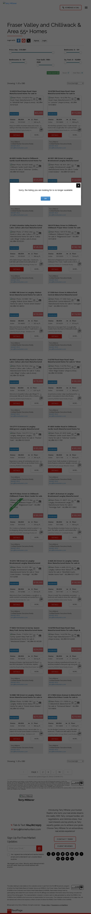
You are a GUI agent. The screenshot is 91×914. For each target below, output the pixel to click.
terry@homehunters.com (19, 148)
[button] (71, 7)
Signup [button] (36, 41)
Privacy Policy (46, 905)
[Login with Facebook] (18, 42)
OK (45, 199)
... (53, 772)
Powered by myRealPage (59, 905)
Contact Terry (65, 839)
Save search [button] (52, 73)
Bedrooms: (72, 50)
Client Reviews (65, 846)
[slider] (10, 52)
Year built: (44, 60)
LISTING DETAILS (17, 135)
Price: (17, 50)
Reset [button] (65, 73)
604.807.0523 (15, 146)
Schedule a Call (72, 8)
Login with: (11, 40)
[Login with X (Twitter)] (28, 42)
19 (59, 772)
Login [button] (44, 41)
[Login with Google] (23, 42)
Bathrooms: (17, 59)
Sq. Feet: (72, 59)
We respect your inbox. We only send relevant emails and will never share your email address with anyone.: (25, 865)
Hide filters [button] (77, 73)
